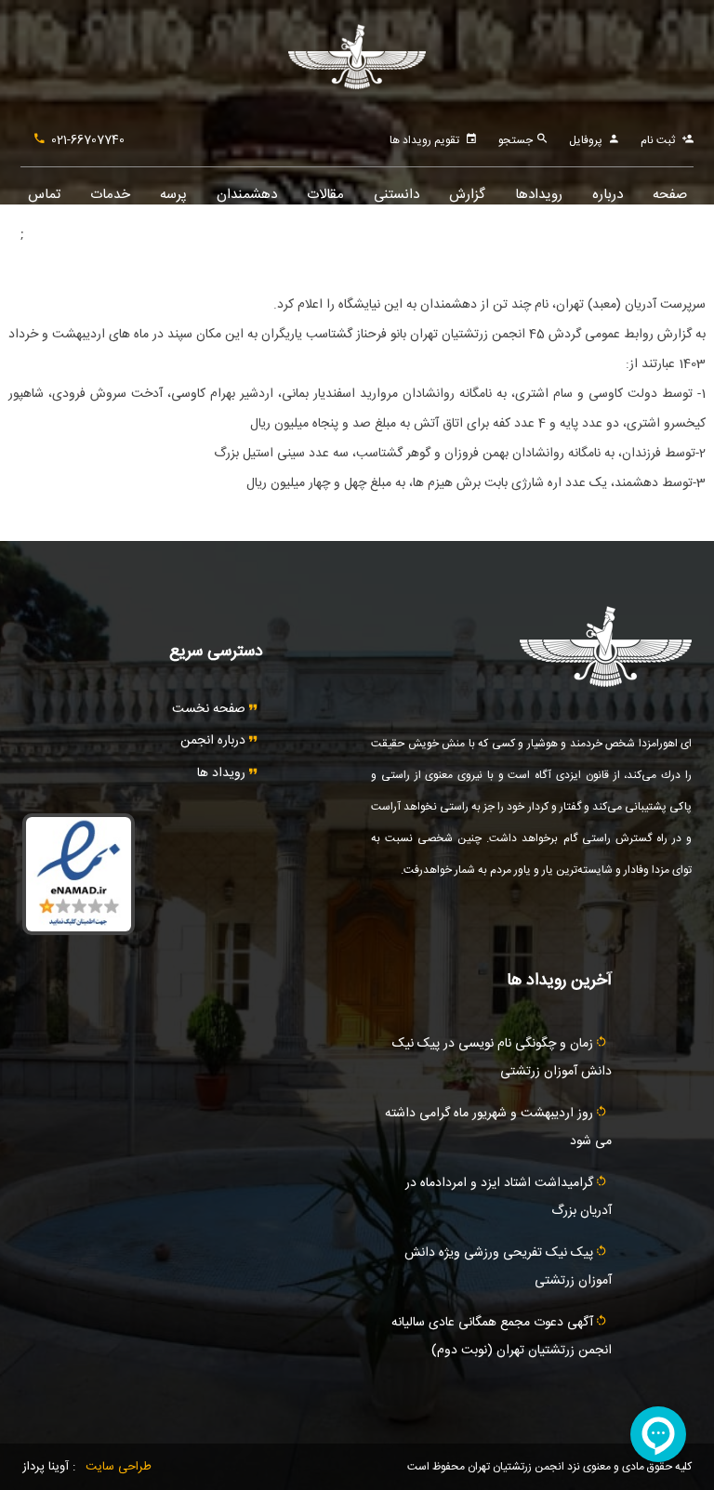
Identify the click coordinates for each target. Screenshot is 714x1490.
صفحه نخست (210, 709)
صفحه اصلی (670, 203)
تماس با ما (44, 203)
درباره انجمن (214, 741)
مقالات (325, 194)
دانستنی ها (396, 203)
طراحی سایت (119, 1467)
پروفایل (585, 140)
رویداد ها (223, 773)
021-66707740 (88, 140)
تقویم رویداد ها (424, 140)
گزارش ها (467, 203)
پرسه (173, 194)
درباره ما (607, 203)
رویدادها (538, 194)
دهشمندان (247, 194)
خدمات (110, 194)
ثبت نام (658, 140)
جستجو (517, 140)
